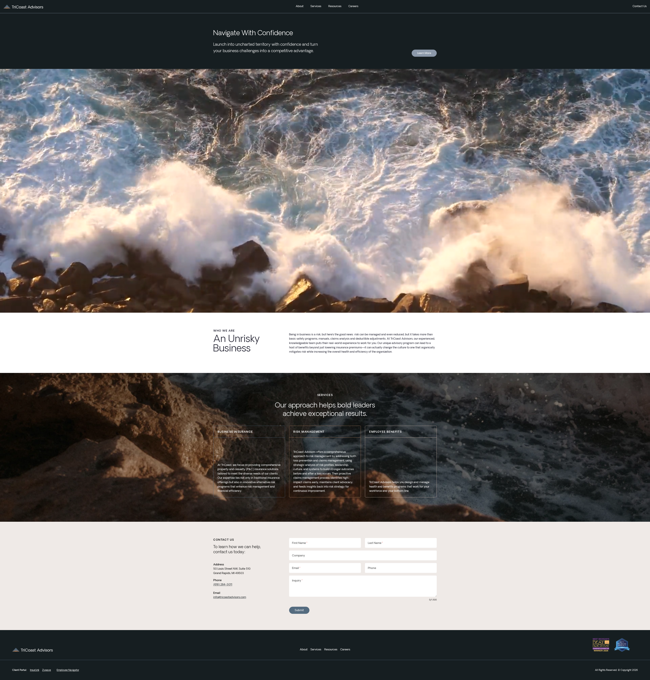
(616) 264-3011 (222, 584)
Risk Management (309, 431)
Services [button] (315, 6)
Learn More (424, 53)
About (304, 649)
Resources (334, 6)
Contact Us (640, 6)
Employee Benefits (385, 431)
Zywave (46, 670)
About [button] (300, 6)
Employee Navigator (68, 670)
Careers (353, 6)
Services (315, 649)
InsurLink (34, 670)
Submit (299, 610)
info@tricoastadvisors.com (229, 597)
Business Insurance (235, 431)
